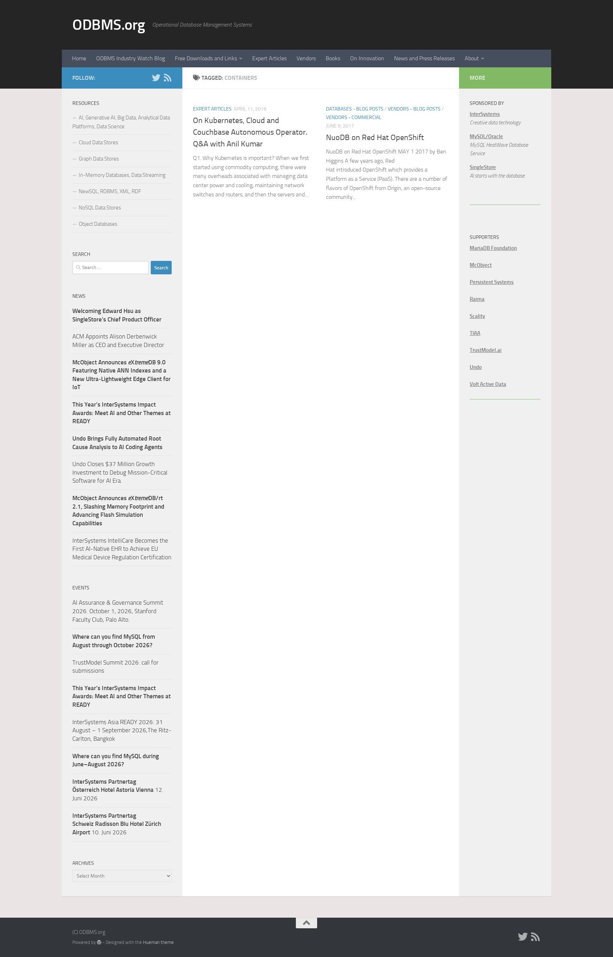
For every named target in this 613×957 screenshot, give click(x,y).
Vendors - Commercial (353, 117)
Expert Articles (269, 58)
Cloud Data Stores (98, 142)
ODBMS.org (108, 25)
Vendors (306, 58)
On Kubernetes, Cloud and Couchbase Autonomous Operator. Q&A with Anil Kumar (250, 132)
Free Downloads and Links (206, 58)
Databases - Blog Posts (354, 109)
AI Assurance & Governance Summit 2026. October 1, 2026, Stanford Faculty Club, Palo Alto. (117, 611)
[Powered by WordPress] (99, 942)
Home (79, 58)
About (472, 58)
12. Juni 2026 (118, 790)
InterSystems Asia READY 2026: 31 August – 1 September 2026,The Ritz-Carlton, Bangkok (121, 730)
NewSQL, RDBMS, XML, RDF (110, 191)
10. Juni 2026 (116, 824)
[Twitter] (156, 77)
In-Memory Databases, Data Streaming (122, 175)
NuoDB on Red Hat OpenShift (375, 137)
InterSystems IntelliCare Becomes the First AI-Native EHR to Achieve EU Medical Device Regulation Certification (121, 549)
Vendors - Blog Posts (414, 109)
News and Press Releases (424, 58)
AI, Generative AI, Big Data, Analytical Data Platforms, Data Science (121, 122)
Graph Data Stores (99, 159)
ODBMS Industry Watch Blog (130, 58)
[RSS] (167, 77)
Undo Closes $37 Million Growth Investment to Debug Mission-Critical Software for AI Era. (119, 472)
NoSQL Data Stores (100, 208)
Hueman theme (158, 942)
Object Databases (98, 224)
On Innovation (367, 58)
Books (333, 58)
